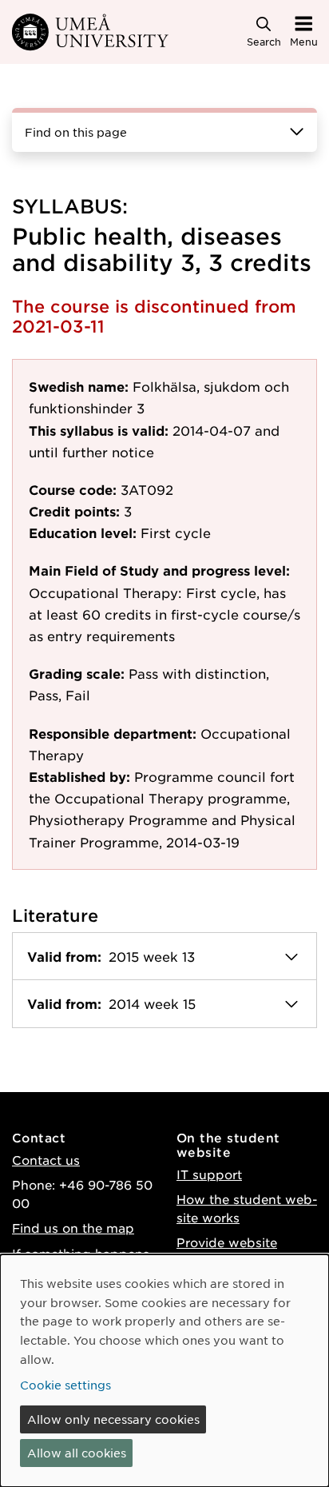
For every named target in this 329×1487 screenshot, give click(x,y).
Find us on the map (73, 1227)
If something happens (80, 1253)
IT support (209, 1174)
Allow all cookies (76, 1452)
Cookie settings (65, 1384)
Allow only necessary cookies (113, 1419)
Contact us (46, 1159)
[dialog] (164, 1370)
